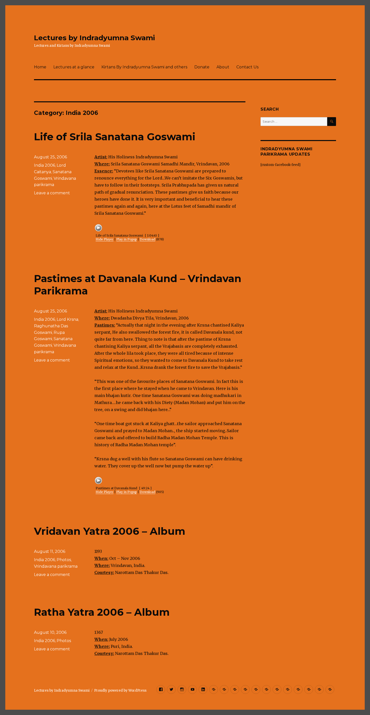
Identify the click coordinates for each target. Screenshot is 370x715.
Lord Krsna (67, 319)
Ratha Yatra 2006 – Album (102, 612)
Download (147, 239)
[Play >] (98, 228)
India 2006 (44, 165)
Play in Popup (126, 239)
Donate (201, 67)
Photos (64, 559)
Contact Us (247, 67)
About (222, 67)
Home (40, 67)
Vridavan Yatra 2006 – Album (109, 531)
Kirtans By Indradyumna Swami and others (144, 67)
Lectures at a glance (73, 67)
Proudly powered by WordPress (120, 690)
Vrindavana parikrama (56, 566)
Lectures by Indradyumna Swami (94, 37)
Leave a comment (52, 193)
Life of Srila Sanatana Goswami (114, 136)
